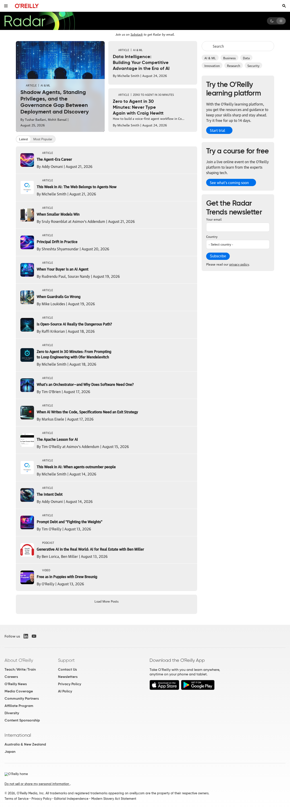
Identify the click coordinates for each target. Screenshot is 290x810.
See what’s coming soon (229, 182)
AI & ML (210, 57)
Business (229, 57)
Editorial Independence (71, 799)
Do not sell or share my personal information (37, 784)
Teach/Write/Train (20, 669)
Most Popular (42, 139)
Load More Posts (106, 601)
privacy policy (239, 264)
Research (233, 65)
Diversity (12, 713)
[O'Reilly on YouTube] (34, 636)
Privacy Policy (69, 684)
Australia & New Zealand (25, 744)
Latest (23, 139)
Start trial (217, 130)
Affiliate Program (19, 705)
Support (66, 660)
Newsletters (67, 676)
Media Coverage (19, 691)
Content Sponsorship (22, 720)
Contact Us (67, 669)
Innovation (212, 65)
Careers (11, 676)
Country (212, 236)
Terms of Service (17, 799)
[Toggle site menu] (5, 5)
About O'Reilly (19, 660)
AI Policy (65, 691)
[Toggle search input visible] (284, 5)
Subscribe (218, 256)
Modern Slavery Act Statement (113, 799)
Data (246, 57)
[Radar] (39, 21)
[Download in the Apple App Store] (164, 688)
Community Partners (22, 698)
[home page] (27, 5)
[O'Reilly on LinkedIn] (26, 636)
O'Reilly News (16, 684)
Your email (214, 219)
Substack (136, 34)
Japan (10, 751)
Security (253, 65)
